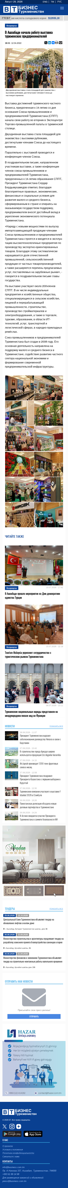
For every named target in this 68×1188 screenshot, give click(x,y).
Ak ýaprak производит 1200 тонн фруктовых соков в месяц (39, 765)
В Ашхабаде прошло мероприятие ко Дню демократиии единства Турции (32, 595)
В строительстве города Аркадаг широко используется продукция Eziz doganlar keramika (40, 753)
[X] (45, 42)
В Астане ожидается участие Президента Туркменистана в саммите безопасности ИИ (39, 817)
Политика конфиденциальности (18, 1153)
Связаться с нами (10, 1156)
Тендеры (10, 909)
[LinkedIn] (49, 42)
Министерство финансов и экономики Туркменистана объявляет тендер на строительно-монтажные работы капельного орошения (32, 959)
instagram (11, 1126)
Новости (10, 726)
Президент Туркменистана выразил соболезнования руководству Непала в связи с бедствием (40, 739)
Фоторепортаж (11, 25)
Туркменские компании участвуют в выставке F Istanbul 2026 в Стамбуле (40, 793)
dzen (18, 1126)
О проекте (7, 1146)
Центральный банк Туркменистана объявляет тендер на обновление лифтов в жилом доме (28, 921)
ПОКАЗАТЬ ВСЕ (56, 726)
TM (52, 2)
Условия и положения (12, 1149)
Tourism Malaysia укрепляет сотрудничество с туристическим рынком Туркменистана (28, 654)
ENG (45, 2)
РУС (59, 2)
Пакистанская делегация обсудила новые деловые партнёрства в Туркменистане (38, 805)
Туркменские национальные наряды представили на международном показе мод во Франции (31, 713)
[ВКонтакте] (53, 42)
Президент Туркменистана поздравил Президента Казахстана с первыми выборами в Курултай (40, 779)
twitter (5, 1126)
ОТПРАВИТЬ (34, 1016)
